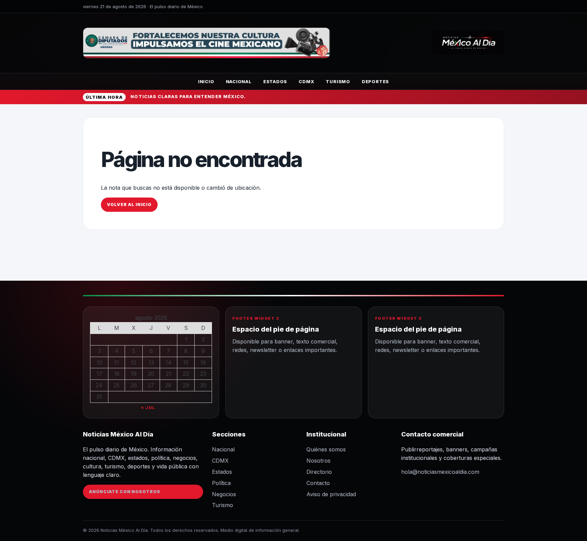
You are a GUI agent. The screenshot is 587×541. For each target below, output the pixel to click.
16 (203, 362)
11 (116, 362)
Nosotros (318, 460)
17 (99, 373)
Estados (275, 81)
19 (134, 373)
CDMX (306, 81)
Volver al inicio (129, 204)
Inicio (206, 81)
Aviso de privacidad (331, 494)
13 (151, 362)
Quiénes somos (326, 449)
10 (99, 362)
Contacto (318, 483)
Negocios (224, 494)
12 (133, 362)
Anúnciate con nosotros (124, 491)
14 (168, 362)
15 (186, 362)
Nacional (239, 81)
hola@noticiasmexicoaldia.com (440, 471)
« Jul (148, 407)
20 (151, 373)
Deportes (375, 81)
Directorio (319, 471)
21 (168, 373)
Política (221, 483)
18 (117, 373)
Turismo (338, 81)
